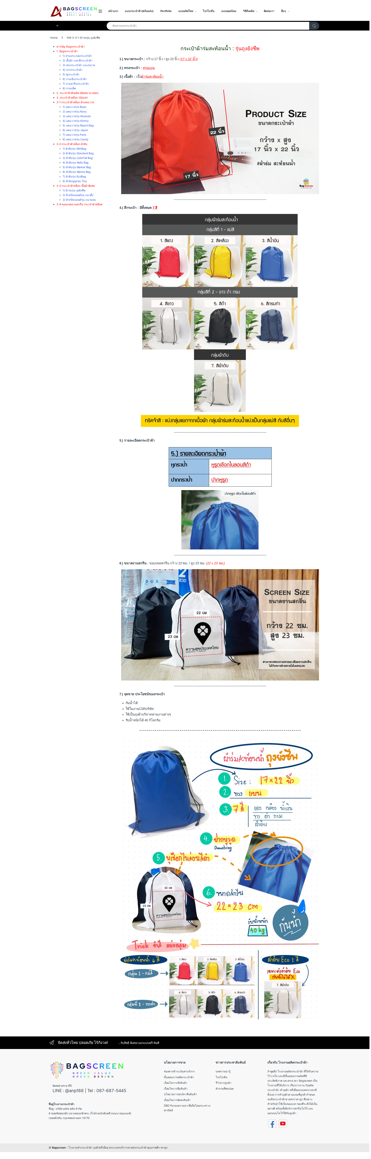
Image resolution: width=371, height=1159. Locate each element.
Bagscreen (59, 1147)
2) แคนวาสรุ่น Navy (75, 111)
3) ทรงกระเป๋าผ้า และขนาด (79, 65)
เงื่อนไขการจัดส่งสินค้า (177, 1100)
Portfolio (166, 11)
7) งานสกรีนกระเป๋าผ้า (76, 83)
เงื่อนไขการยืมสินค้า (175, 1088)
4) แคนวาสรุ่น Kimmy (76, 120)
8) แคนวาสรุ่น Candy (75, 139)
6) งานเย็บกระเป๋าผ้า (75, 79)
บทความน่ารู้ (223, 1071)
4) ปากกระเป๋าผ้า (73, 69)
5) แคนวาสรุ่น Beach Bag (78, 125)
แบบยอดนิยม (228, 11)
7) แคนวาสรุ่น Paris (74, 134)
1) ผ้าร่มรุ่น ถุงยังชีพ (74, 190)
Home (53, 37)
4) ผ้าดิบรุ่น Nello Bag (75, 162)
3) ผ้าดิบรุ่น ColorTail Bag (78, 157)
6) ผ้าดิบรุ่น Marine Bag (77, 171)
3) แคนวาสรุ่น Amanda (76, 116)
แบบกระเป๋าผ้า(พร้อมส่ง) (139, 11)
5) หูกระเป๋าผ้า (71, 74)
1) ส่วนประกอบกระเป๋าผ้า (77, 55)
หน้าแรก (113, 11)
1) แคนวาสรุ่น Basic (75, 106)
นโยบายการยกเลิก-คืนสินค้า (180, 1094)
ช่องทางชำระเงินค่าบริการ (179, 1071)
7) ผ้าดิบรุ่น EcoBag (74, 176)
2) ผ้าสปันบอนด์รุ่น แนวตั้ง (78, 195)
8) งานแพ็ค (69, 88)
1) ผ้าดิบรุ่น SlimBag (74, 148)
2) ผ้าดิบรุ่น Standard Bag (78, 153)
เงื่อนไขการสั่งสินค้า (175, 1082)
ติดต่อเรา (269, 11)
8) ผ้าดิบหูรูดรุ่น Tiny (75, 181)
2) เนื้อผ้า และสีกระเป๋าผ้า (77, 60)
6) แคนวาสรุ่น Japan (75, 130)
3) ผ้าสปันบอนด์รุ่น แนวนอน (79, 199)
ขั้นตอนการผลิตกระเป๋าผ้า (179, 1077)
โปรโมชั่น (208, 11)
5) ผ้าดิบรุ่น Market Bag (77, 167)
